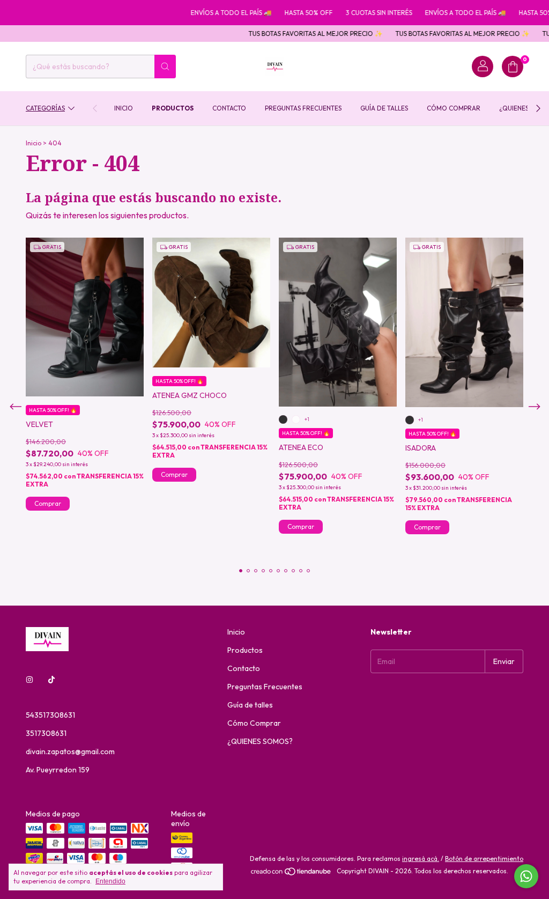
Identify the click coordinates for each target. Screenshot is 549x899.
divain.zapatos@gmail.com (70, 751)
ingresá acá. (420, 858)
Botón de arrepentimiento (484, 858)
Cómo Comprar (453, 108)
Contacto (229, 108)
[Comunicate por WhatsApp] (526, 876)
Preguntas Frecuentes (303, 108)
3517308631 (46, 733)
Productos (173, 108)
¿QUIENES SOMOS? (260, 741)
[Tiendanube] (291, 873)
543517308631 (50, 715)
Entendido (110, 881)
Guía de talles (384, 108)
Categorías (45, 108)
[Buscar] (165, 66)
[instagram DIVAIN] (29, 679)
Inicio (123, 108)
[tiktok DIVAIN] (51, 679)
